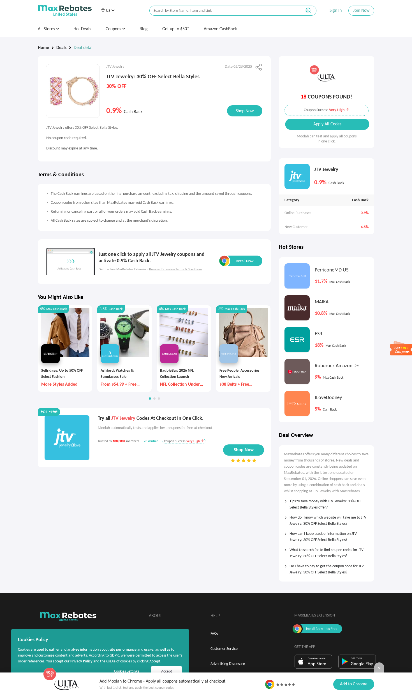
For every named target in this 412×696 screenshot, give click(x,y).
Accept (166, 671)
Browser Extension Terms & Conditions (175, 269)
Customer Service (224, 649)
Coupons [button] (114, 29)
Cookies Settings (126, 671)
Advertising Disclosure (227, 664)
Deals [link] (61, 48)
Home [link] (43, 48)
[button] (108, 10)
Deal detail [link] (84, 48)
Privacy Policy (81, 661)
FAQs (214, 634)
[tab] (326, 503)
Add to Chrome (353, 684)
